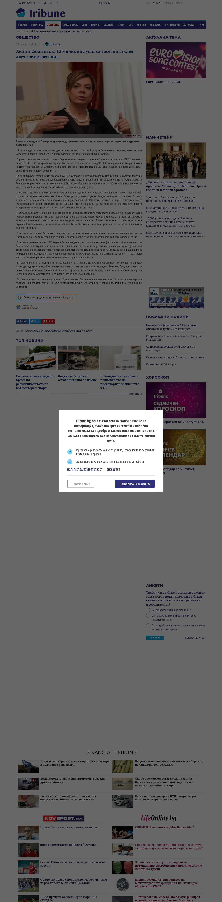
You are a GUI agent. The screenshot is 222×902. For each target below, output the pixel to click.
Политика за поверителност (84, 469)
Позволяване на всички (134, 483)
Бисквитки (113, 469)
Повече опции (81, 483)
